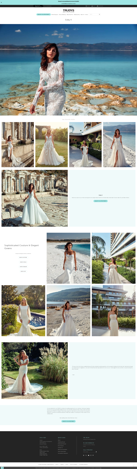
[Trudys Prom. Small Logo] (38, 6)
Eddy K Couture (23, 257)
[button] (93, 6)
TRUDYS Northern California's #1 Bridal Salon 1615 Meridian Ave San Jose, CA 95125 (46, 442)
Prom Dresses (61, 445)
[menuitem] (38, 6)
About (59, 440)
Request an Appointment (68, 421)
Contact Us (60, 447)
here (100, 467)
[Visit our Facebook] (91, 455)
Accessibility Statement (63, 453)
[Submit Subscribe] (96, 452)
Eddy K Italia (23, 262)
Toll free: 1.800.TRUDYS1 (44, 447)
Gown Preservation (62, 451)
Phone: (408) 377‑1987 (43, 446)
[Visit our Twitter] (86, 455)
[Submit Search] (99, 14)
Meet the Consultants (62, 449)
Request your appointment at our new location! (68, 1)
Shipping (61, 464)
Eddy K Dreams (23, 266)
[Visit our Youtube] (88, 455)
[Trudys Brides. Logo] (68, 11)
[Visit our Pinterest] (93, 455)
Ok (2, 467)
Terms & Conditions (73, 464)
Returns (57, 464)
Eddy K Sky (23, 271)
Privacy (67, 464)
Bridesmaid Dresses (62, 443)
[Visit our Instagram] (83, 455)
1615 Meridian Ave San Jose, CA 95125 (69, 3)
